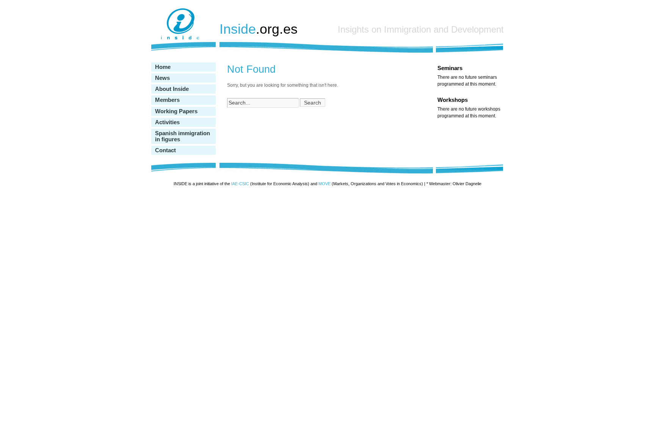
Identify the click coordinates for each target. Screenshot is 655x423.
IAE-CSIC (240, 183)
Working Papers (176, 111)
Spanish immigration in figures (182, 136)
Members (167, 100)
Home (163, 67)
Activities (167, 122)
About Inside (172, 89)
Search (312, 103)
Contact (165, 150)
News (162, 78)
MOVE (324, 183)
